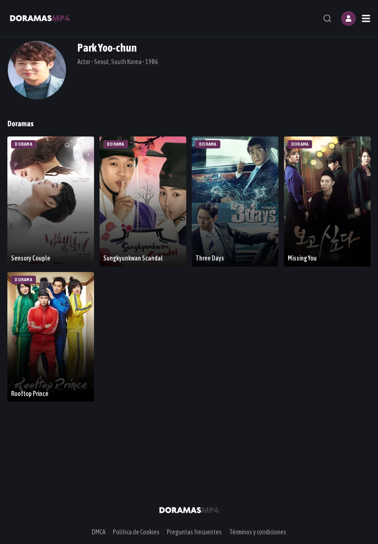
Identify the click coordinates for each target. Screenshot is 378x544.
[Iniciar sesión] (348, 18)
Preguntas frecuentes (194, 532)
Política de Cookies (136, 532)
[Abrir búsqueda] (327, 18)
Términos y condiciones (257, 532)
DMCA (99, 532)
